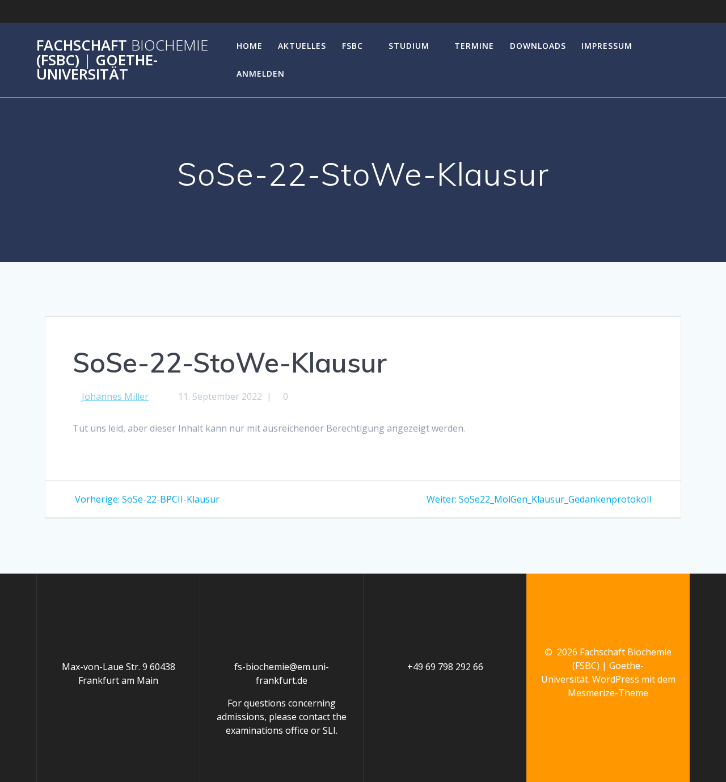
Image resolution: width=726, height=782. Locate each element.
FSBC (352, 45)
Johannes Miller (115, 396)
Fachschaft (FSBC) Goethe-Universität (122, 60)
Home (250, 45)
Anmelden (261, 73)
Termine (474, 45)
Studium (409, 45)
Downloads (538, 45)
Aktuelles (302, 45)
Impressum (606, 45)
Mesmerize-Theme (608, 693)
